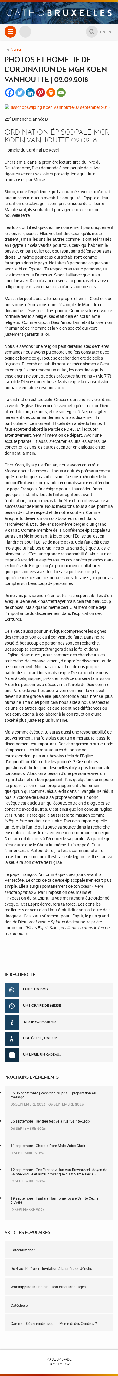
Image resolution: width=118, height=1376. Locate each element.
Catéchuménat (23, 1249)
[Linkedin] (30, 92)
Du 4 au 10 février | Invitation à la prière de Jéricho (51, 1268)
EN (102, 32)
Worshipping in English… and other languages (48, 1286)
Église (16, 50)
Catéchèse (19, 1305)
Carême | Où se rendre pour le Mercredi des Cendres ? (54, 1323)
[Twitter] (20, 92)
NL (110, 32)
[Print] (50, 92)
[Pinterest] (40, 92)
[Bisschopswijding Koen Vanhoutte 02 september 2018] (58, 106)
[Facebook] (9, 92)
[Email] (61, 92)
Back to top (59, 1364)
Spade (67, 1359)
